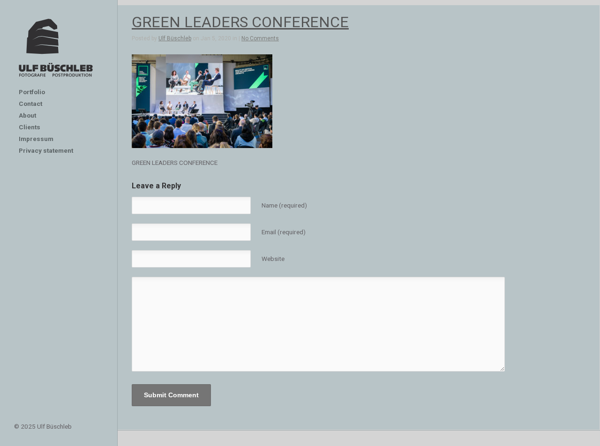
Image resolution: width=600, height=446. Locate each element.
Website (273, 258)
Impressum (36, 138)
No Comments (260, 38)
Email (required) (284, 232)
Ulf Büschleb (174, 38)
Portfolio (32, 92)
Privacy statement (46, 150)
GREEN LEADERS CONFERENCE (240, 22)
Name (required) (284, 205)
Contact (30, 103)
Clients (29, 127)
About (27, 115)
